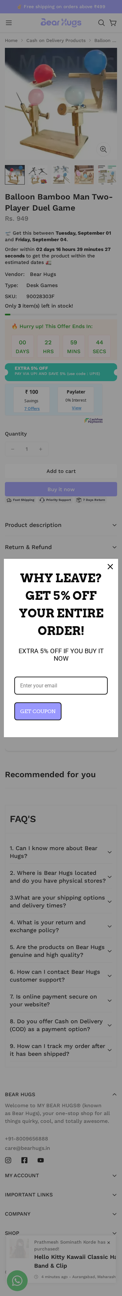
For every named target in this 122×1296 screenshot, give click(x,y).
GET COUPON (38, 711)
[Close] (110, 566)
